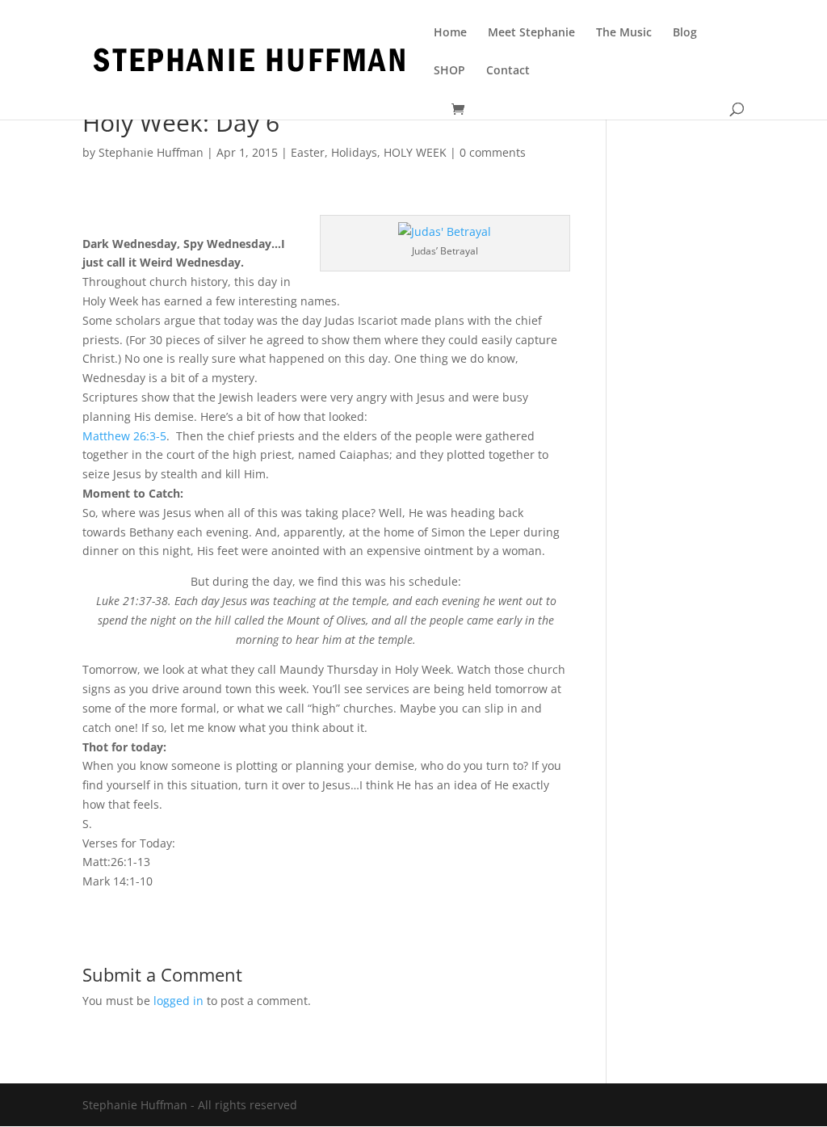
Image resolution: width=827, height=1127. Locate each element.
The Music (624, 33)
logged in (178, 1000)
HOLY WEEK (415, 152)
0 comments (493, 152)
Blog (685, 33)
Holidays (354, 152)
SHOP (449, 71)
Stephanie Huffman (151, 152)
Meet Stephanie (531, 33)
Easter (308, 152)
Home (450, 33)
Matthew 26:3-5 (124, 436)
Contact (508, 71)
